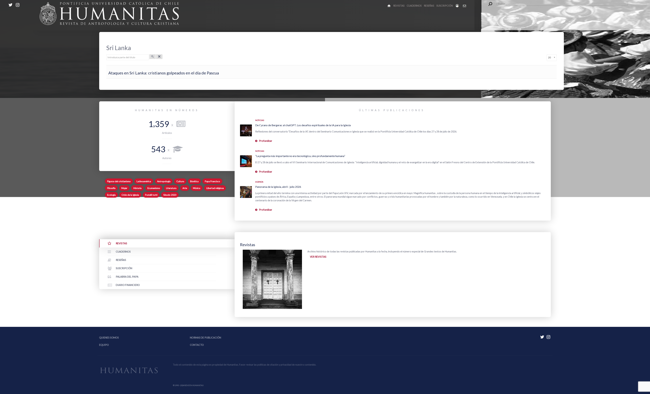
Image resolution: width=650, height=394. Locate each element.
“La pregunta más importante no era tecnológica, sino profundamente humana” (300, 155)
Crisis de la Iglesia (130, 195)
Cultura (180, 181)
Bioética (194, 181)
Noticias (259, 120)
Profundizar (265, 140)
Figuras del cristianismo (119, 181)
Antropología (163, 181)
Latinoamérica (144, 181)
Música (196, 188)
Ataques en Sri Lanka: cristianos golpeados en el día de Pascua (163, 72)
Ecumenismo (153, 188)
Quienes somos (109, 337)
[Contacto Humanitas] (464, 5)
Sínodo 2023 (169, 195)
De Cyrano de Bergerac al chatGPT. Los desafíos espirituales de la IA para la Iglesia (303, 125)
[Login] (457, 6)
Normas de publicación (205, 337)
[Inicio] (389, 6)
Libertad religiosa (215, 188)
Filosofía (111, 188)
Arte (184, 188)
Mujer (124, 188)
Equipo (104, 344)
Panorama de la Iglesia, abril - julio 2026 (278, 186)
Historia (137, 188)
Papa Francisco (212, 181)
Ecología (111, 195)
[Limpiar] (159, 56)
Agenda (259, 182)
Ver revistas (318, 256)
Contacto (197, 344)
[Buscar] (152, 56)
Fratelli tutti (151, 195)
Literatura (171, 188)
